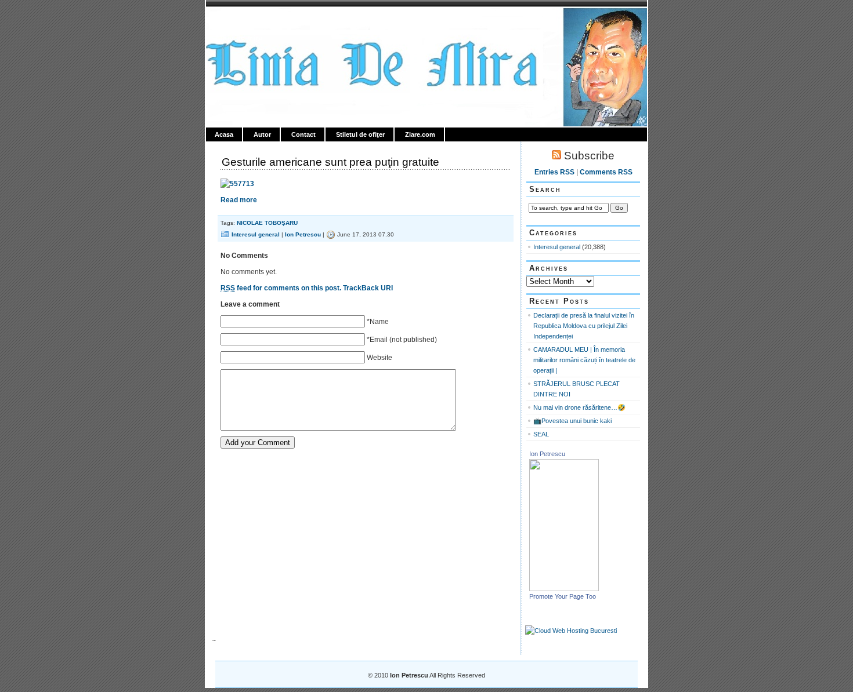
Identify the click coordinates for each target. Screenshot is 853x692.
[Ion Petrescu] (564, 588)
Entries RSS (554, 172)
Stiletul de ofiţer (360, 134)
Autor (262, 134)
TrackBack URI (368, 288)
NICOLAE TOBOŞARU (267, 223)
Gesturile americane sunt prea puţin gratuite (330, 162)
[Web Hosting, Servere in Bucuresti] (571, 630)
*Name (378, 322)
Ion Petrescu (256, 21)
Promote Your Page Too (562, 596)
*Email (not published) (402, 340)
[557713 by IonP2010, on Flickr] (237, 184)
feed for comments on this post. (281, 288)
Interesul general (256, 234)
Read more (239, 200)
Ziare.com (420, 134)
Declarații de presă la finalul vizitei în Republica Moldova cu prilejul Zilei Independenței (583, 326)
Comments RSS (606, 172)
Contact (303, 134)
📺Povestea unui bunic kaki (572, 420)
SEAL (541, 434)
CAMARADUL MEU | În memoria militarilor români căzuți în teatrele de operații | (584, 360)
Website (379, 358)
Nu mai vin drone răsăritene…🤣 (579, 407)
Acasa (224, 134)
